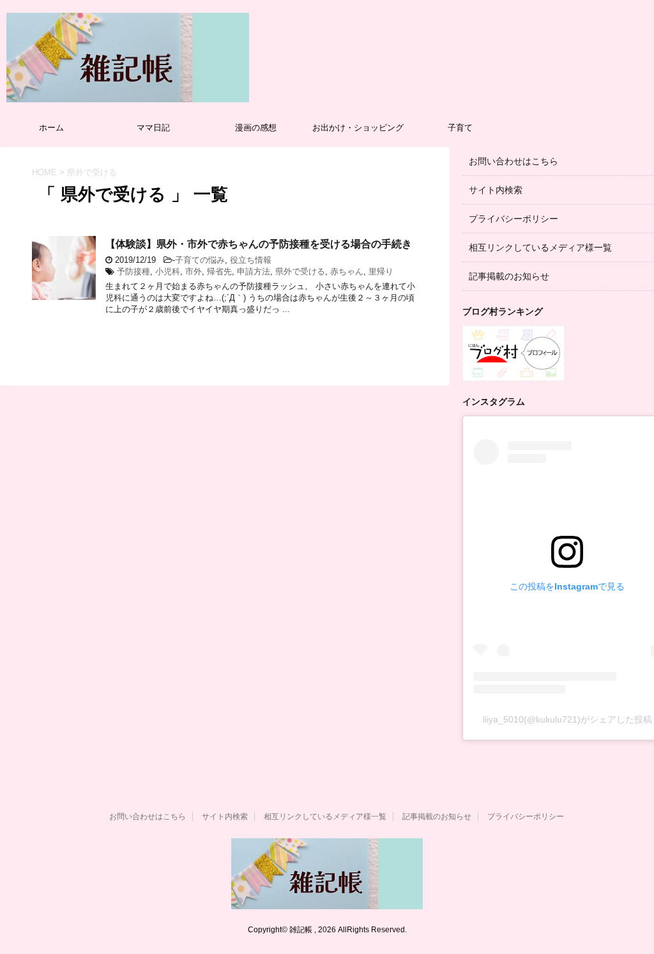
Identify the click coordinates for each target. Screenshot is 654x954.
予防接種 (133, 271)
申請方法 (253, 271)
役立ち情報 (250, 260)
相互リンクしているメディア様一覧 (540, 247)
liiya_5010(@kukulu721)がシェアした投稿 (567, 719)
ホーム (51, 127)
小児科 (167, 271)
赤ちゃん (346, 271)
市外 (193, 271)
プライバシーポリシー (513, 219)
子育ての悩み (200, 260)
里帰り (381, 271)
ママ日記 (153, 127)
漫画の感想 (256, 127)
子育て (460, 127)
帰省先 (219, 271)
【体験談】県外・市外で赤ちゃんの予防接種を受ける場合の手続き (258, 243)
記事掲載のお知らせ (509, 276)
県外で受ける (300, 271)
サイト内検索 (495, 190)
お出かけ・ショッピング (358, 127)
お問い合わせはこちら (513, 161)
